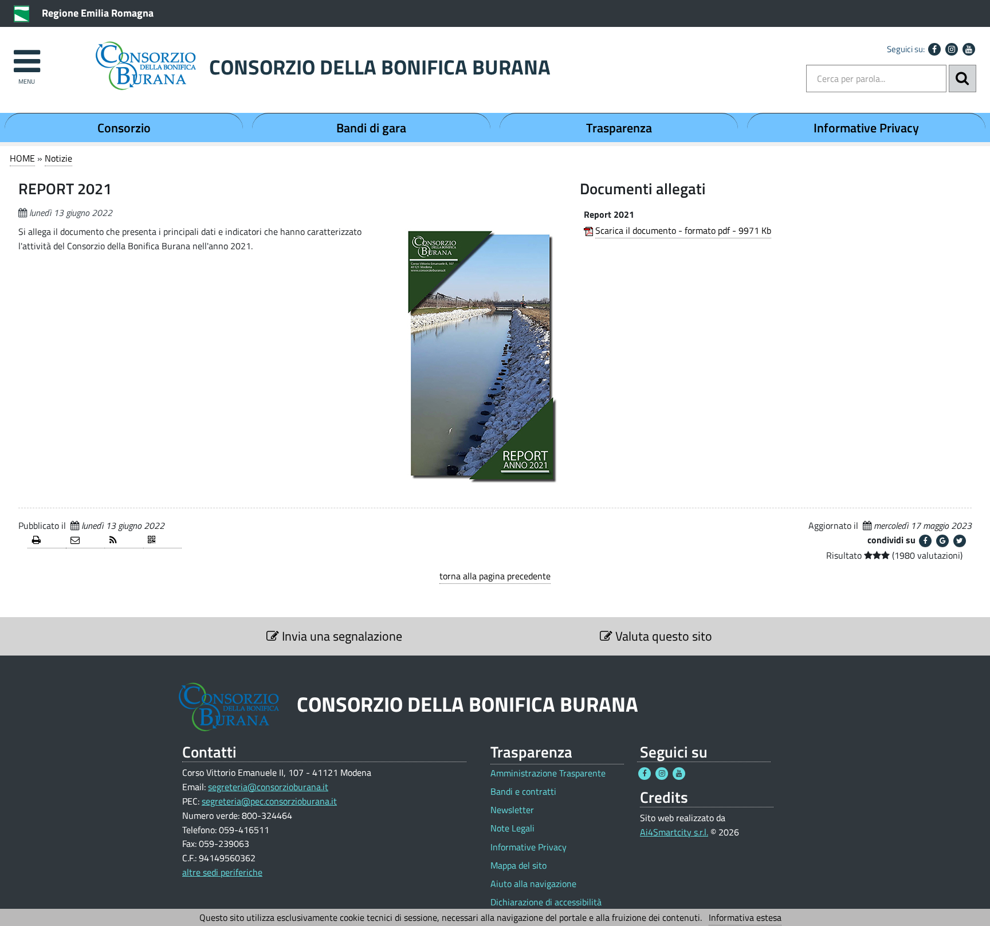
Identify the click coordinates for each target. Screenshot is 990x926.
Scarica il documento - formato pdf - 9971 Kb (683, 230)
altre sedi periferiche (222, 872)
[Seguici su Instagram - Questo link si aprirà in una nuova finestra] (951, 49)
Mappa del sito (518, 865)
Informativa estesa (745, 917)
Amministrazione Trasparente (548, 773)
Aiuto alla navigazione (533, 883)
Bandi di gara (371, 128)
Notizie (58, 158)
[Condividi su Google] (942, 541)
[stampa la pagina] (47, 540)
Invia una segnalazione (340, 636)
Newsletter (512, 810)
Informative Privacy (866, 128)
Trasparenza (619, 128)
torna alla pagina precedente (495, 576)
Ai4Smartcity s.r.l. (674, 832)
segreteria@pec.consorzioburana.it (269, 801)
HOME (22, 158)
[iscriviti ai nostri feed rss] (124, 540)
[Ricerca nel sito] (962, 78)
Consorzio (124, 128)
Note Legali (512, 828)
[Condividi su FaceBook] (925, 541)
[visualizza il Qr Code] (162, 540)
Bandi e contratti (523, 791)
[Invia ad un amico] (85, 540)
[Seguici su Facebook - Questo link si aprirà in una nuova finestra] (934, 49)
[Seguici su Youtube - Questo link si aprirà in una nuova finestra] (968, 49)
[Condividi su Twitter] (959, 541)
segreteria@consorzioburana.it (268, 787)
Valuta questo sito (662, 636)
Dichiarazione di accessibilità (546, 902)
